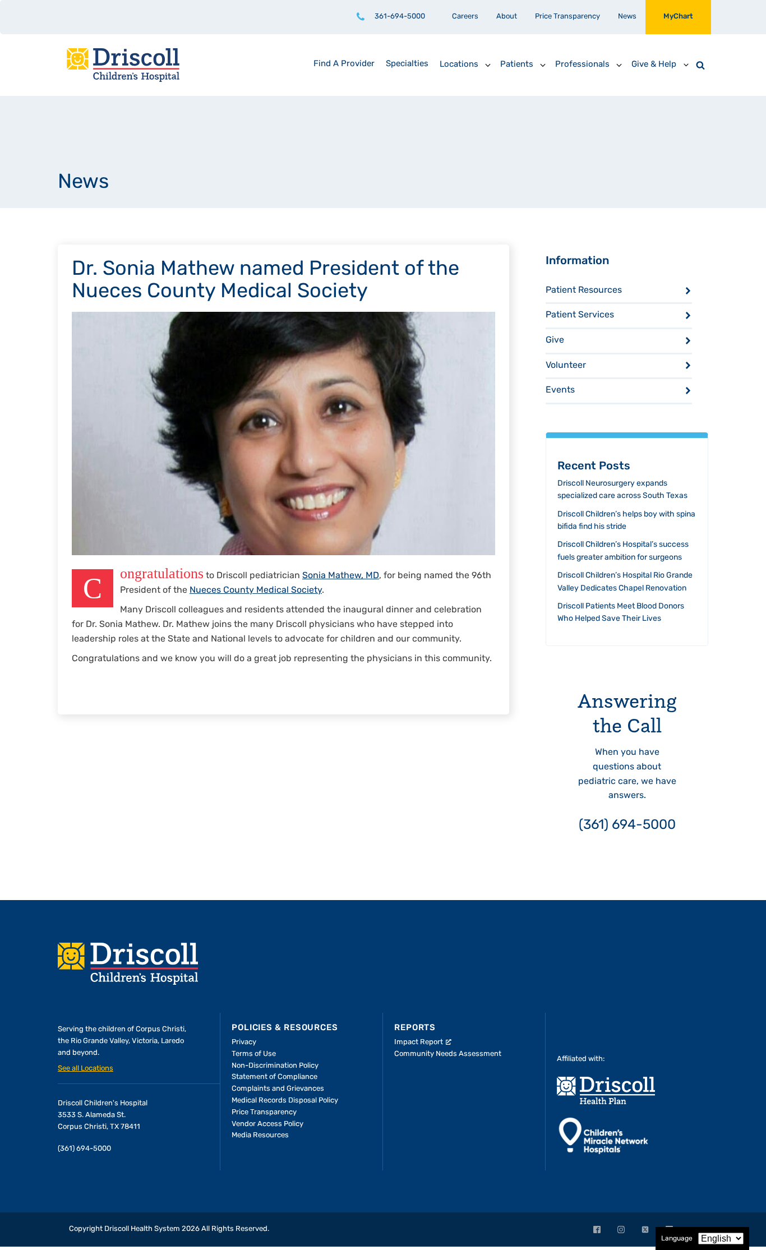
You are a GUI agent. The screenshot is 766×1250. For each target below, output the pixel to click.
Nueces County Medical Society (256, 590)
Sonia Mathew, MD (340, 575)
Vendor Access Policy (267, 1124)
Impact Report (418, 1042)
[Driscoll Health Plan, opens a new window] (606, 1090)
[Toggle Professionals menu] (619, 65)
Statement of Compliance (274, 1077)
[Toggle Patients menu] (543, 65)
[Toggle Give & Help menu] (686, 65)
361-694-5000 (400, 16)
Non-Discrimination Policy (275, 1065)
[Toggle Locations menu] (488, 65)
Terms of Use (254, 1054)
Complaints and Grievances (278, 1088)
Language (677, 1238)
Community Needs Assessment (447, 1054)
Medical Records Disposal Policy (285, 1100)
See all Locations (85, 1068)
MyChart (678, 16)
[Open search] (700, 65)
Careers (465, 16)
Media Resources (260, 1135)
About (506, 16)
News (627, 16)
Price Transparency (567, 16)
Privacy (244, 1042)
